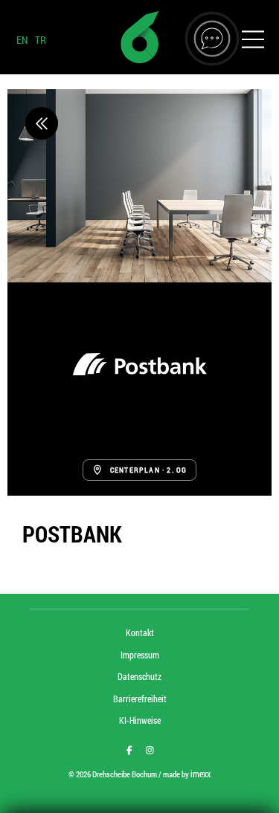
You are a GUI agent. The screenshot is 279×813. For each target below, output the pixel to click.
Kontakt (140, 632)
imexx (200, 774)
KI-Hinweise (140, 720)
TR (40, 40)
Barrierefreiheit (140, 699)
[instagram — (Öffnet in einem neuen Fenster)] (149, 750)
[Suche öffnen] (212, 39)
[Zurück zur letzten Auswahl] (41, 123)
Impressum (140, 655)
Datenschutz (139, 676)
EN (22, 40)
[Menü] (253, 41)
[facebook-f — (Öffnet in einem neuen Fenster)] (129, 750)
